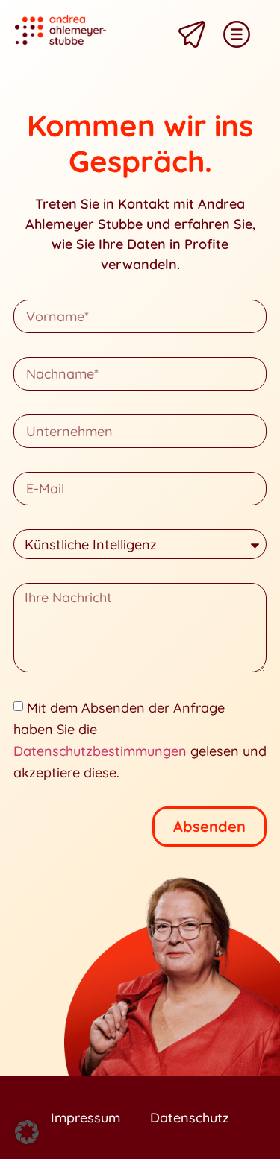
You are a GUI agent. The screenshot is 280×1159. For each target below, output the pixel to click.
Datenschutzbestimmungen (100, 750)
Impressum (85, 1117)
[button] (27, 1132)
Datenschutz (189, 1117)
